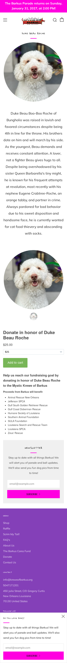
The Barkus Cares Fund (17, 551)
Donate (7, 556)
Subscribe (31, 494)
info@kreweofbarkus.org (17, 579)
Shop (6, 523)
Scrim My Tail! (11, 534)
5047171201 (11, 585)
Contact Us (9, 562)
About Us (8, 545)
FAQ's (6, 539)
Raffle (6, 528)
